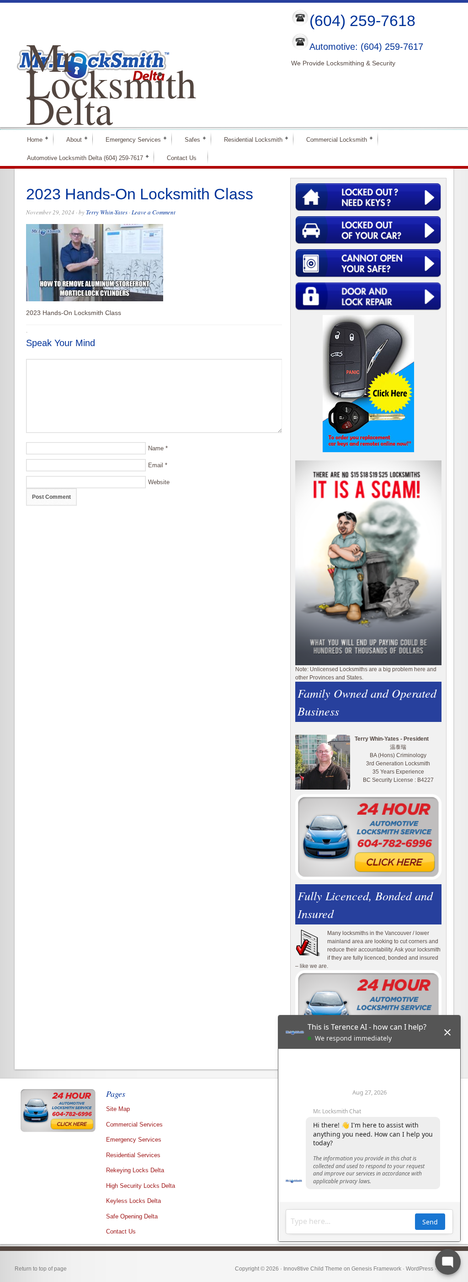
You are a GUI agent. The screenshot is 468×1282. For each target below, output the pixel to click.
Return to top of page (41, 1269)
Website (159, 482)
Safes (188, 139)
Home (31, 139)
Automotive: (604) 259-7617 (366, 47)
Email (155, 465)
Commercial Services (134, 1124)
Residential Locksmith (249, 139)
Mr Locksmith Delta (111, 82)
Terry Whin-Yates (107, 212)
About (70, 139)
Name (156, 448)
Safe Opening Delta (132, 1216)
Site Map (118, 1109)
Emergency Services (129, 139)
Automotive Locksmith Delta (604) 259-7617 (81, 157)
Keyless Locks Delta (133, 1200)
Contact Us (182, 158)
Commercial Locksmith (332, 139)
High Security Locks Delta (140, 1185)
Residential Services (133, 1155)
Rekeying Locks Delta (135, 1170)
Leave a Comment (154, 212)
